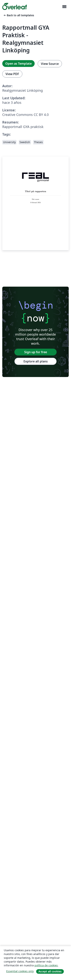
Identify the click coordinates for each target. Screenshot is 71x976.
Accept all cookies (50, 971)
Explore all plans (35, 361)
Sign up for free (35, 352)
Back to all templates (18, 15)
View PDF (12, 74)
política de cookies (46, 965)
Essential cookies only (20, 971)
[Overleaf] (14, 6)
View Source (50, 64)
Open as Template (18, 63)
